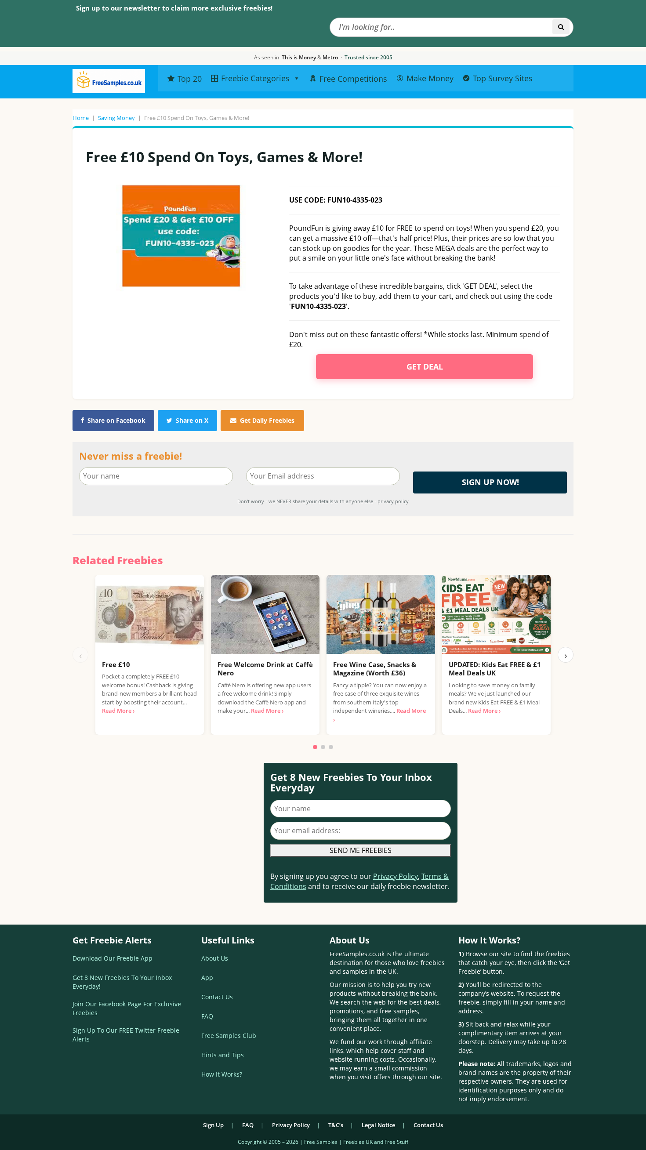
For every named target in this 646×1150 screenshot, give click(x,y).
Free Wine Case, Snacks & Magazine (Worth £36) (374, 669)
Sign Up (213, 1125)
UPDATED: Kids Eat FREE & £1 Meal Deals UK (495, 669)
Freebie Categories (255, 78)
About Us (214, 958)
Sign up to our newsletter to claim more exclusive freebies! (174, 8)
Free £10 (116, 664)
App (207, 977)
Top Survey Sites (503, 78)
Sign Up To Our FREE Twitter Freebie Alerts (126, 1034)
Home (81, 118)
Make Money (430, 78)
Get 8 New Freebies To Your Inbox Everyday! (122, 981)
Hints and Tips (222, 1055)
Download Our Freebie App (112, 958)
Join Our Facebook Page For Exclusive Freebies (127, 1008)
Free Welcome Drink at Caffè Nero (265, 669)
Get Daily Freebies (267, 420)
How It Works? (221, 1074)
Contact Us (217, 997)
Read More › (118, 711)
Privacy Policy (395, 876)
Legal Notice (378, 1125)
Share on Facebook (116, 420)
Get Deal (424, 366)
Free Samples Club (228, 1035)
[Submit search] (561, 26)
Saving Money (116, 118)
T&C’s (335, 1125)
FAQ (207, 1016)
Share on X (192, 420)
